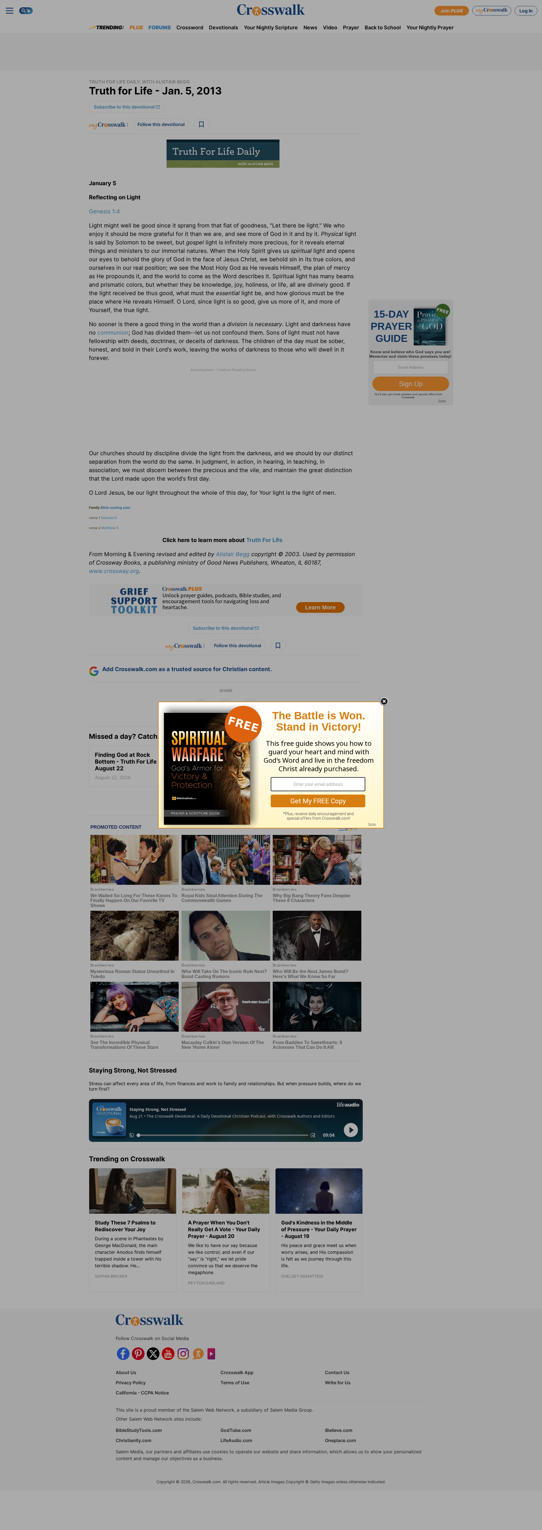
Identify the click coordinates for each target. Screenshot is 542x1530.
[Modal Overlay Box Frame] (271, 765)
